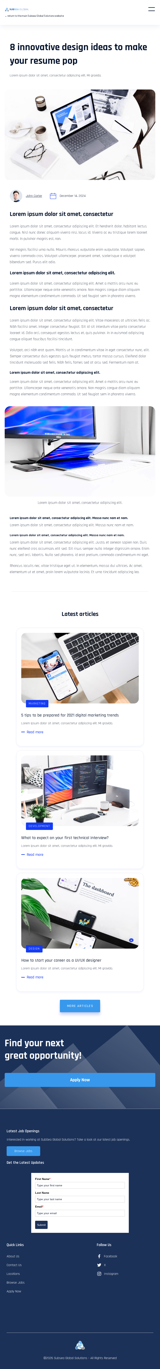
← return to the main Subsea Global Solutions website (34, 15)
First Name (42, 1178)
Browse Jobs (23, 1151)
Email (39, 1206)
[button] (151, 9)
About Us (13, 1256)
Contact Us (14, 1265)
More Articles (80, 1006)
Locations (13, 1274)
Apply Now (80, 1080)
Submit (41, 1224)
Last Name (42, 1192)
